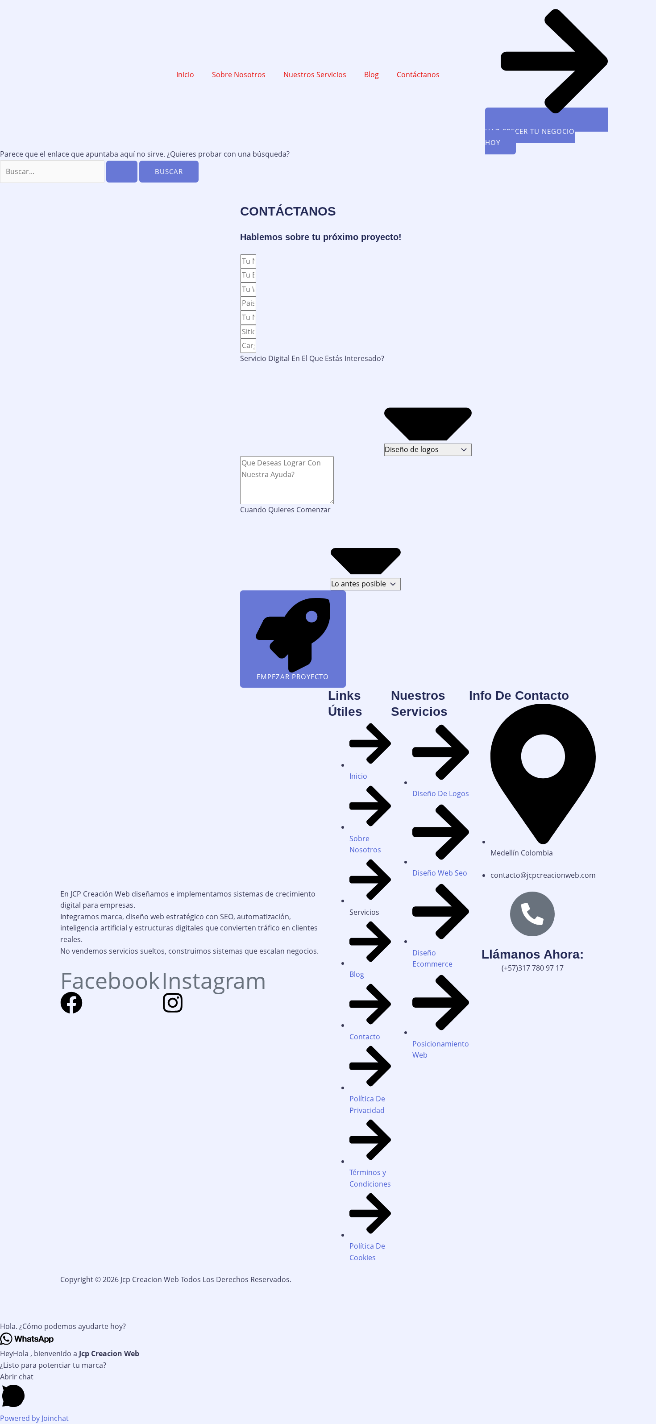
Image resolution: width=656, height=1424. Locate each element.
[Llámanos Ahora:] (532, 914)
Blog (371, 74)
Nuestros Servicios (314, 74)
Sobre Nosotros (239, 74)
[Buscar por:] (69, 171)
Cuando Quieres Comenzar (285, 510)
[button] (328, 1327)
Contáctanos (418, 74)
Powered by (34, 1418)
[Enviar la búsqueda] (121, 172)
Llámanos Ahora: (533, 954)
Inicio (185, 74)
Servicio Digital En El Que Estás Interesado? (312, 358)
